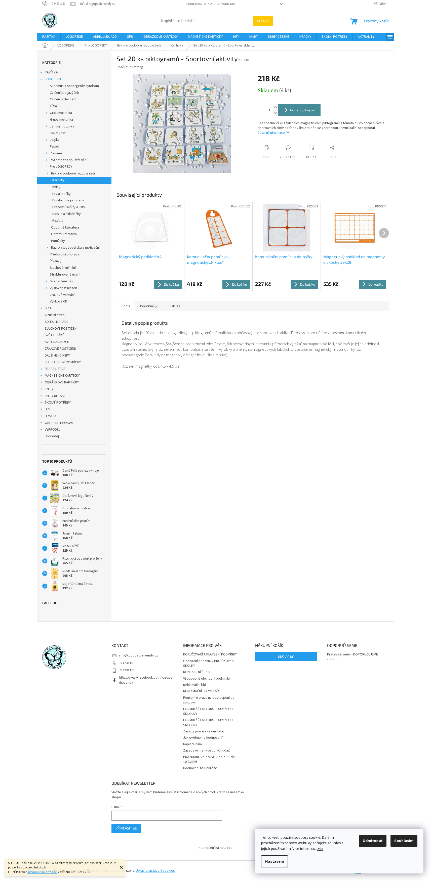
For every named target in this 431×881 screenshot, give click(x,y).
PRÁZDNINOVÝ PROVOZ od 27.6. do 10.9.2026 (209, 759)
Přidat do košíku (302, 110)
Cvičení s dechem (63, 99)
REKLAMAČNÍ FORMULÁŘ (201, 691)
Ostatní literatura (64, 234)
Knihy (56, 187)
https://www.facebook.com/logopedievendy (145, 680)
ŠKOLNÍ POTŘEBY (58, 402)
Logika (55, 139)
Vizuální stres (55, 315)
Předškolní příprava (64, 254)
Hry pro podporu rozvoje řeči (73, 173)
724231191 (127, 663)
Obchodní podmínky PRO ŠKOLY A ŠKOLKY (208, 663)
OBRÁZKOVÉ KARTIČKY (62, 382)
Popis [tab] (126, 306)
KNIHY (49, 389)
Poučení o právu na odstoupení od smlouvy (208, 700)
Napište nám (192, 744)
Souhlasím (404, 841)
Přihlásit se (126, 828)
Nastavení (274, 861)
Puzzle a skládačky (66, 213)
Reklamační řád (194, 684)
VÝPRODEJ (52, 429)
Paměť (55, 146)
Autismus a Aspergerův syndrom (74, 86)
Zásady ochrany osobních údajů (206, 750)
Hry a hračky (61, 193)
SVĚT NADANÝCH (57, 341)
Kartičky (58, 180)
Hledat (263, 21)
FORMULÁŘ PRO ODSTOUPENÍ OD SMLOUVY (208, 711)
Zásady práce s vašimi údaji (203, 731)
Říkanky (55, 261)
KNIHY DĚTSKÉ (55, 396)
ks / (286, 656)
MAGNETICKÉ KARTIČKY (62, 375)
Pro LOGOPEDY (61, 166)
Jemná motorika (62, 126)
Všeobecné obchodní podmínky (207, 678)
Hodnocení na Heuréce (200, 768)
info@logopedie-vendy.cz (138, 655)
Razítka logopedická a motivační (75, 247)
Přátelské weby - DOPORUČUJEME (352, 654)
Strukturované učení (65, 274)
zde (320, 848)
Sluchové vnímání (63, 267)
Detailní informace (271, 132)
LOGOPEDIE (53, 79)
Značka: (129, 67)
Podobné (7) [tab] (149, 306)
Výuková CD (58, 301)
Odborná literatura (65, 227)
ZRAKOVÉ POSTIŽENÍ (60, 348)
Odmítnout (373, 841)
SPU (48, 308)
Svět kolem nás (61, 281)
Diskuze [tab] (174, 306)
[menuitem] (48, 37)
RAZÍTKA (51, 72)
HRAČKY (51, 416)
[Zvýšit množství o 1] (275, 107)
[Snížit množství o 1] (275, 113)
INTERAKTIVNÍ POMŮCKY (63, 362)
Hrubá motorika (61, 119)
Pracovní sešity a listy (68, 207)
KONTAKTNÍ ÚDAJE (197, 672)
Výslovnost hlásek (63, 288)
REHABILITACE (55, 368)
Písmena (56, 153)
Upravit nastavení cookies (155, 870)
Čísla (53, 106)
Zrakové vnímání (62, 294)
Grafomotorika (61, 112)
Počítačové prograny (68, 200)
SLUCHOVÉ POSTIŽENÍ (61, 328)
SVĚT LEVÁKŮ (54, 335)
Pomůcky (58, 240)
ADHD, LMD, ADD (56, 321)
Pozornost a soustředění (68, 160)
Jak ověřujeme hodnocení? (203, 737)
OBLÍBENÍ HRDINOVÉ (59, 422)
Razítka (57, 220)
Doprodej (52, 436)
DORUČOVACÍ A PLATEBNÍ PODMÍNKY (210, 4)
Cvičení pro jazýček (64, 92)
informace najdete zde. (42, 872)
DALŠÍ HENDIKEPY (57, 355)
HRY (48, 409)
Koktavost (57, 133)
